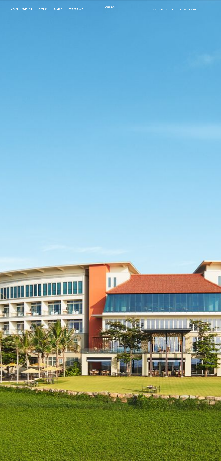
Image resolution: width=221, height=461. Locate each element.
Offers (43, 9)
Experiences (77, 9)
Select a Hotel (159, 9)
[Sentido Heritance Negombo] (110, 9)
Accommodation (21, 9)
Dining (58, 9)
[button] (208, 9)
